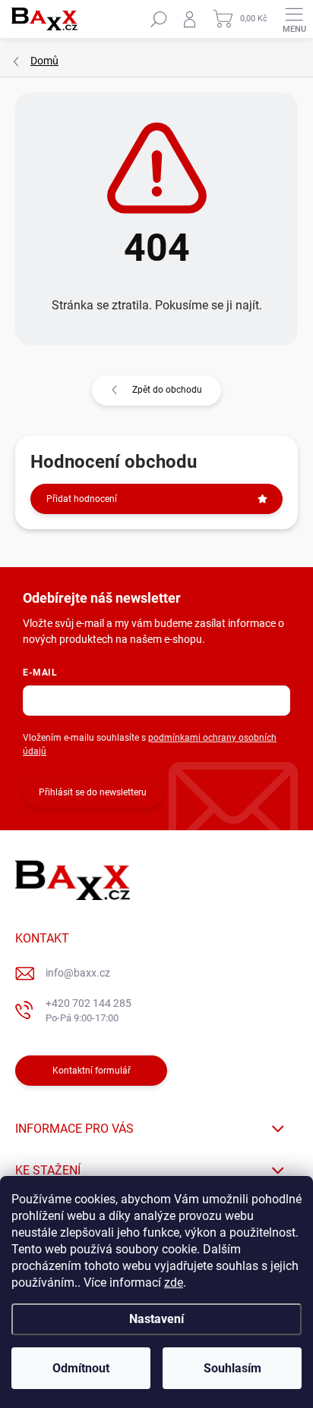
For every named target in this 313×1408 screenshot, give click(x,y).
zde (173, 1282)
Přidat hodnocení (81, 499)
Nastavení (156, 1319)
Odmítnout (80, 1368)
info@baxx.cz (78, 973)
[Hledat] (159, 19)
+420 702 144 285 (88, 1010)
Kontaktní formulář (91, 1070)
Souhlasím (232, 1368)
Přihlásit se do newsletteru (93, 792)
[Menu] (294, 19)
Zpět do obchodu (167, 389)
